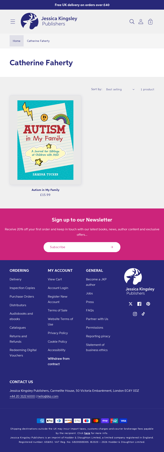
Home (16, 40)
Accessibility (56, 350)
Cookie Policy (57, 341)
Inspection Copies (22, 288)
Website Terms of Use (60, 321)
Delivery (15, 279)
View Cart (55, 279)
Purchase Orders (22, 296)
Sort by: (96, 89)
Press (90, 302)
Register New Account (57, 299)
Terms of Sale (57, 310)
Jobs (89, 293)
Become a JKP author (96, 281)
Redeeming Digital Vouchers (23, 352)
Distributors (18, 305)
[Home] (49, 21)
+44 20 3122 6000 (22, 396)
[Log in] (140, 21)
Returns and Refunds (18, 338)
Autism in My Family (45, 189)
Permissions (94, 327)
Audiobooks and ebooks (21, 316)
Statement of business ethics (97, 347)
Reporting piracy (98, 336)
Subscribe (57, 247)
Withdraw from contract (59, 361)
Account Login (58, 288)
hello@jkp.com (47, 396)
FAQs (90, 310)
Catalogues (18, 327)
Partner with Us (97, 319)
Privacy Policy (58, 333)
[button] (13, 21)
